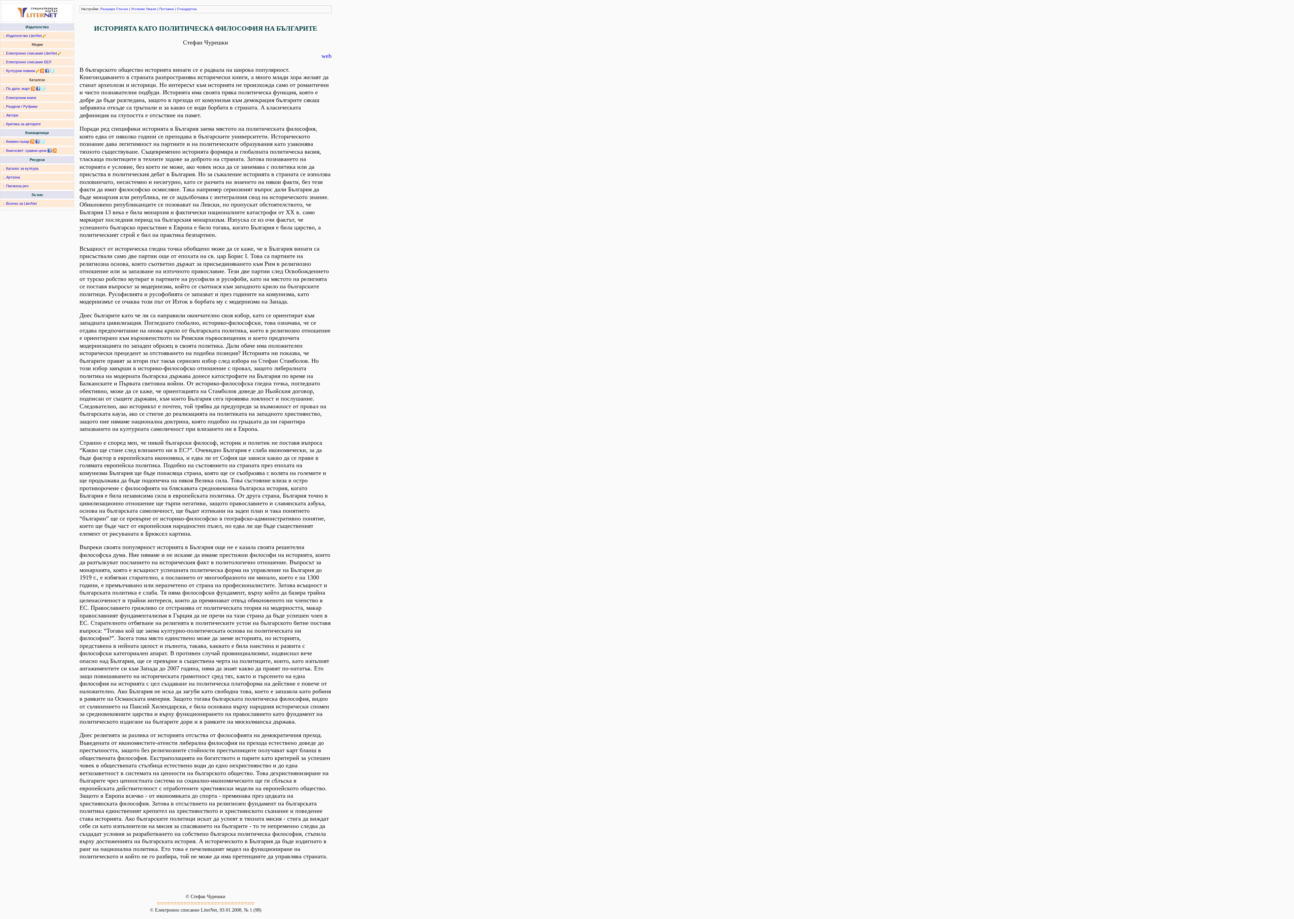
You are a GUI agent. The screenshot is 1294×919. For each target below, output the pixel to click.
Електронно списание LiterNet (31, 53)
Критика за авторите (23, 124)
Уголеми (138, 9)
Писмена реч (17, 186)
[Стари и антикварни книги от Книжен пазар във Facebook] (37, 141)
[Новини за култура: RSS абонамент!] (42, 71)
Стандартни (187, 9)
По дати (13, 89)
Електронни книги (21, 98)
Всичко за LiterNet (21, 203)
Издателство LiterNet (24, 36)
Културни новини (20, 71)
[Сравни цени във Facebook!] (50, 151)
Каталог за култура (22, 168)
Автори (12, 115)
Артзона (13, 177)
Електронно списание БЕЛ (28, 62)
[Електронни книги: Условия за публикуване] (44, 36)
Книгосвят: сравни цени (26, 151)
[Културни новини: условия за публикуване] (37, 71)
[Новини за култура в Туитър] (52, 71)
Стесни (122, 9)
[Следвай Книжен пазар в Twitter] (42, 141)
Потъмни (166, 9)
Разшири (107, 9)
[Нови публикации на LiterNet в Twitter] (43, 89)
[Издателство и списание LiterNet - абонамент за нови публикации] (33, 89)
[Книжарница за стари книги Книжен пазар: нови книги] (32, 141)
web (326, 56)
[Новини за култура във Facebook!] (47, 71)
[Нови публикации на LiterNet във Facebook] (38, 89)
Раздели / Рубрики (21, 106)
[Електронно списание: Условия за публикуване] (59, 53)
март (26, 89)
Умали (151, 9)
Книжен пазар (17, 141)
